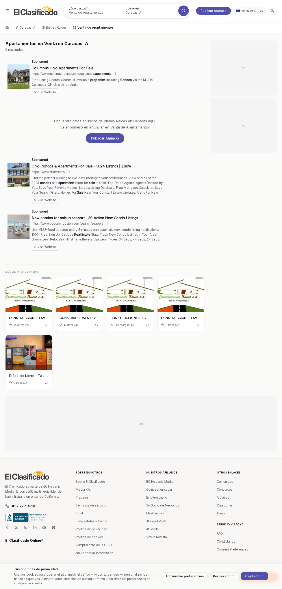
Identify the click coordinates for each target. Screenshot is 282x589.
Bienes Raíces (56, 27)
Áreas (221, 513)
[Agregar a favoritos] (46, 325)
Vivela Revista (156, 537)
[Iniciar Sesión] (272, 10)
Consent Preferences (232, 549)
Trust (79, 513)
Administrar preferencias (185, 576)
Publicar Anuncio (213, 11)
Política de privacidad (91, 529)
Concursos (224, 489)
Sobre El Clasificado (90, 481)
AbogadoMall (156, 521)
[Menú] (7, 10)
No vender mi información (94, 553)
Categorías (225, 505)
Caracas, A (27, 27)
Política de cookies (90, 537)
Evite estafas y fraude (92, 521)
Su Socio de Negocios (162, 505)
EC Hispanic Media (159, 481)
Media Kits (83, 489)
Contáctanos (226, 541)
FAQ (220, 533)
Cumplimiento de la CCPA (94, 545)
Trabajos (82, 497)
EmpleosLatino (156, 497)
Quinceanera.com (159, 489)
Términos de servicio (91, 505)
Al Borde (152, 529)
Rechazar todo (224, 576)
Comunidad (225, 481)
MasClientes (155, 513)
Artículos (223, 497)
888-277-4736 (24, 506)
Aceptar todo (254, 576)
